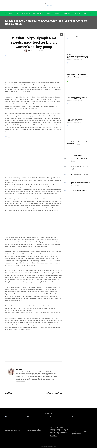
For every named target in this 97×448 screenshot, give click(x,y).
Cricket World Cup (75, 185)
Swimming (74, 434)
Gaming (17, 13)
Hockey (33, 34)
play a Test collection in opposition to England (34, 246)
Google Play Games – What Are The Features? (79, 159)
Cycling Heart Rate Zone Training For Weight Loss (80, 167)
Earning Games (74, 161)
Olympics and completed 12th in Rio (48, 129)
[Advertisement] (33, 70)
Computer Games (37, 13)
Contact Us (77, 13)
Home (10, 13)
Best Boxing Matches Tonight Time (79, 174)
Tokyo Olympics (44, 256)
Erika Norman (31, 50)
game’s (44, 296)
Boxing (72, 176)
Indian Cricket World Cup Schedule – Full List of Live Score (80, 183)
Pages (84, 13)
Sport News (67, 13)
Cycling (73, 169)
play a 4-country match (47, 242)
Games (43, 125)
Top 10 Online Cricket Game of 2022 (79, 190)
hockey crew (15, 101)
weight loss (17, 116)
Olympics (57, 13)
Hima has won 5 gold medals (37, 201)
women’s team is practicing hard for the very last (20, 261)
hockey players (30, 82)
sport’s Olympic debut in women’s (36, 127)
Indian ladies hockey (30, 270)
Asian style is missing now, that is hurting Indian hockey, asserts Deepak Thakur (50, 392)
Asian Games (25, 13)
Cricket (48, 13)
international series (51, 193)
